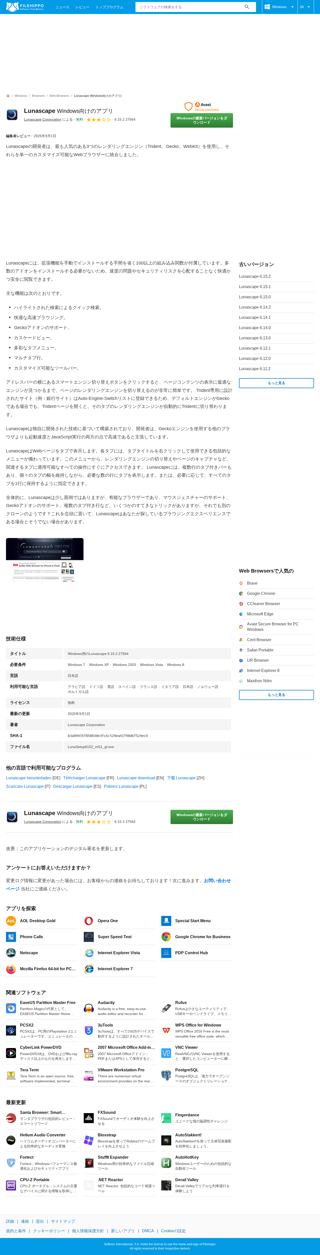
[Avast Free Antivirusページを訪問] (201, 106)
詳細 (10, 1221)
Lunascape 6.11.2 (254, 369)
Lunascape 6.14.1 (255, 317)
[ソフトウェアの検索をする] (247, 7)
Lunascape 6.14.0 (255, 328)
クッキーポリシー (49, 1231)
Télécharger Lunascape (84, 778)
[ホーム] (8, 96)
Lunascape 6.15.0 (255, 297)
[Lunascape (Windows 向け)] (12, 115)
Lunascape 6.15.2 (255, 276)
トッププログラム (110, 7)
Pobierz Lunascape (121, 786)
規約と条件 (16, 1231)
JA (302, 7)
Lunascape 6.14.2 (255, 307)
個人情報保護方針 (88, 1231)
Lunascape (69, 110)
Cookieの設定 (173, 1231)
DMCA (148, 1231)
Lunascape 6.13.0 (255, 338)
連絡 (25, 1221)
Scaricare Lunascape (25, 786)
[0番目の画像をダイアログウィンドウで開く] (45, 560)
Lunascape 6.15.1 (255, 287)
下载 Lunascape (181, 778)
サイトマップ (63, 1221)
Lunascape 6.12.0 (255, 358)
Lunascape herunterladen (29, 778)
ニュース (63, 7)
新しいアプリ (123, 1231)
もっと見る (276, 383)
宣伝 (40, 1221)
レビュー (83, 7)
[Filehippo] (25, 7)
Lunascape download (136, 778)
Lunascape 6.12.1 (255, 348)
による (48, 119)
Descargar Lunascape (72, 786)
